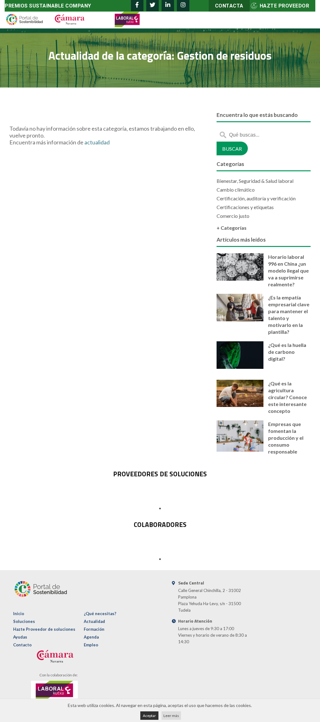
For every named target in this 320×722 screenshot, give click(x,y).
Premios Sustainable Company (48, 6)
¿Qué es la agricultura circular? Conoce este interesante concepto (287, 397)
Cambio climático (236, 190)
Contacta (229, 6)
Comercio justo (233, 216)
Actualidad (94, 621)
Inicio (18, 613)
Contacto (22, 644)
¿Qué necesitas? (100, 613)
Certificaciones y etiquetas (245, 207)
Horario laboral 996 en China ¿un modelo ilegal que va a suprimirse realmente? (288, 270)
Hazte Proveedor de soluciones (44, 629)
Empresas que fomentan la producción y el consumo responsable (285, 437)
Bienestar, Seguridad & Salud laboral (255, 181)
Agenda (91, 636)
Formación (94, 629)
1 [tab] (160, 508)
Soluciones (24, 621)
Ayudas (20, 636)
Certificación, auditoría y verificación (256, 198)
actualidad (97, 142)
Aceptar (149, 715)
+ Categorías (232, 228)
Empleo (91, 644)
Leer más (171, 715)
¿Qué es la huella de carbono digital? (287, 352)
